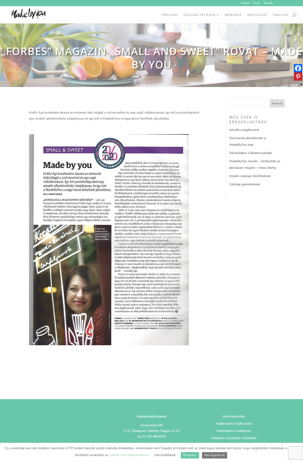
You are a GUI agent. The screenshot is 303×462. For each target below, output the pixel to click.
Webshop (233, 15)
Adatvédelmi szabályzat (233, 431)
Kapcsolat (257, 15)
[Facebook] (298, 68)
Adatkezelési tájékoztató (234, 423)
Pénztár (268, 3)
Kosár (256, 3)
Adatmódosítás (234, 416)
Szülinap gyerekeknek (244, 184)
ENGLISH (280, 15)
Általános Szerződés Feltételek (234, 438)
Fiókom (245, 3)
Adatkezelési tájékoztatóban (129, 455)
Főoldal (170, 15)
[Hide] (301, 84)
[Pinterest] (298, 76)
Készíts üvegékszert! (244, 130)
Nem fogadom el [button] (214, 455)
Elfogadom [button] (190, 455)
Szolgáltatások (199, 15)
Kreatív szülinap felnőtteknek (250, 176)
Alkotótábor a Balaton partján (250, 153)
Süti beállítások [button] (165, 455)
